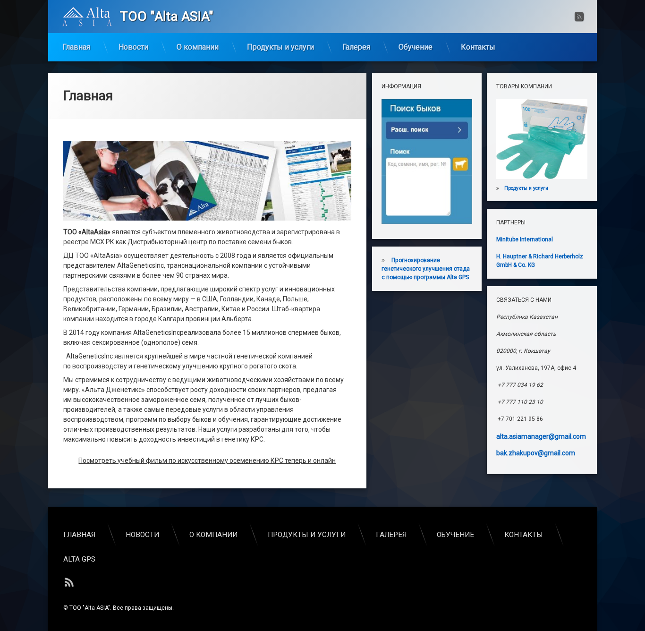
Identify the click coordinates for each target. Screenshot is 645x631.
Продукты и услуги (280, 47)
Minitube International (524, 239)
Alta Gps (79, 559)
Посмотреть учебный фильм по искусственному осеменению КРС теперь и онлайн (207, 460)
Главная (76, 47)
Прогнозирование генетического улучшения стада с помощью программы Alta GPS (426, 269)
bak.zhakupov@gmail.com (535, 453)
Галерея (356, 47)
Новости (133, 47)
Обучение (416, 47)
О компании (198, 47)
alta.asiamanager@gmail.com (541, 436)
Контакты (478, 47)
